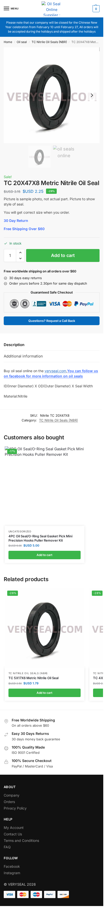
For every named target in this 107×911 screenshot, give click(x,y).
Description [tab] (14, 344)
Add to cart (63, 255)
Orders (9, 802)
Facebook (12, 866)
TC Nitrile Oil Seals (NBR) (49, 42)
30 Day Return (16, 220)
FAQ (7, 847)
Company (11, 795)
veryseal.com (55, 371)
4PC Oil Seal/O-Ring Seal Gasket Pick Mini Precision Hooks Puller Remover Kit (40, 538)
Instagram (12, 873)
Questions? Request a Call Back (51, 321)
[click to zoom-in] (52, 95)
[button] (95, 8)
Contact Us (13, 834)
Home (8, 42)
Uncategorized (19, 531)
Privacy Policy (15, 808)
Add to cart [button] (44, 555)
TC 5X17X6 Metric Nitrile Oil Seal (33, 678)
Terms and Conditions (21, 840)
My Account (14, 827)
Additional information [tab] (23, 356)
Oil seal (22, 42)
